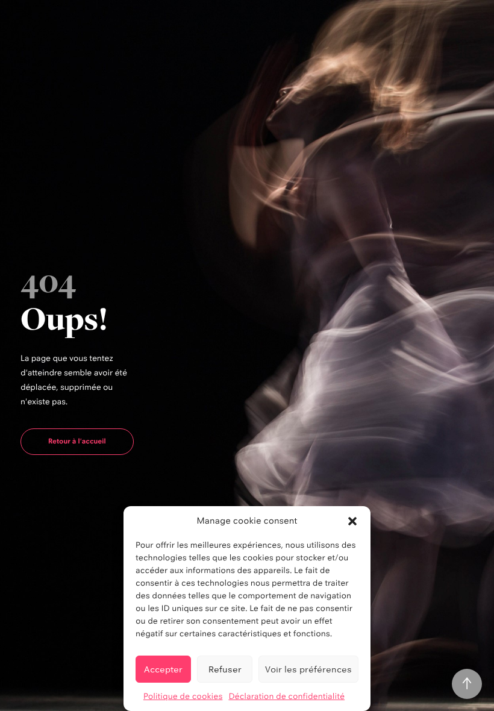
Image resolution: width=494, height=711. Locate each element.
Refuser (225, 669)
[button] (352, 521)
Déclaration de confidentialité (286, 696)
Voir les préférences (308, 669)
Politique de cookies (183, 696)
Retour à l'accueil (77, 441)
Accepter (163, 669)
